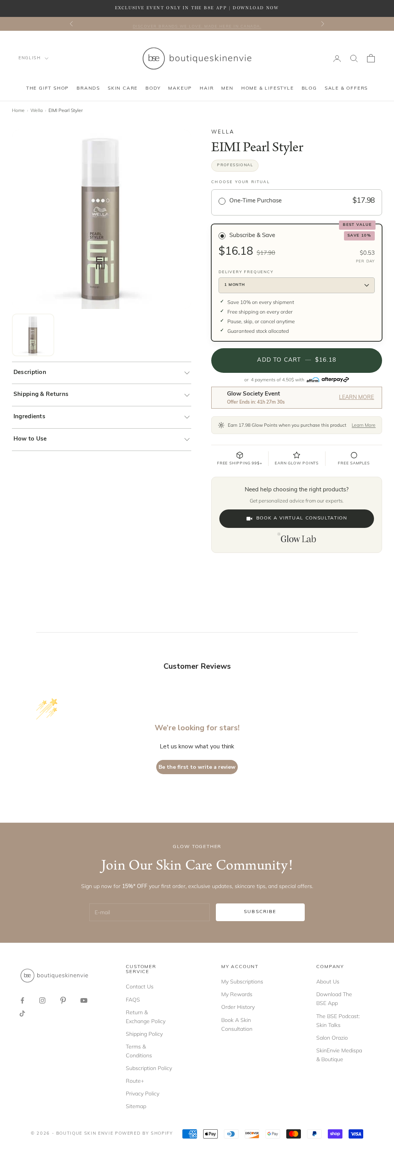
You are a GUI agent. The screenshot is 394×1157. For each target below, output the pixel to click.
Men (227, 88)
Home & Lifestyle (267, 88)
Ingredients (29, 417)
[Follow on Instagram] (42, 1000)
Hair (207, 88)
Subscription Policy (149, 1068)
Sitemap (136, 1106)
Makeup (180, 88)
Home (18, 110)
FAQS (133, 999)
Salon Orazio (332, 1037)
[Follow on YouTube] (84, 1000)
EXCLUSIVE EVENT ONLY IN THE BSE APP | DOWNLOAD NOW (197, 8)
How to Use (30, 439)
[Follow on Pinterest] (63, 1000)
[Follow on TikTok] (22, 1013)
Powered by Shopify (144, 1134)
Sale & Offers (346, 88)
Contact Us (140, 986)
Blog (309, 88)
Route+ (135, 1080)
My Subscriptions (242, 981)
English (29, 58)
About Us (327, 981)
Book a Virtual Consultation (301, 518)
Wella (36, 110)
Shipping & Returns (40, 394)
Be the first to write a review (197, 767)
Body (152, 88)
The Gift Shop (47, 88)
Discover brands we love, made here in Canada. (197, 24)
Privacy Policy (142, 1093)
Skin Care (123, 88)
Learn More (356, 398)
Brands (88, 88)
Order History (238, 1006)
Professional (235, 165)
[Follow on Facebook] (22, 1000)
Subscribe (260, 912)
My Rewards (236, 994)
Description (29, 373)
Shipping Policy (144, 1033)
